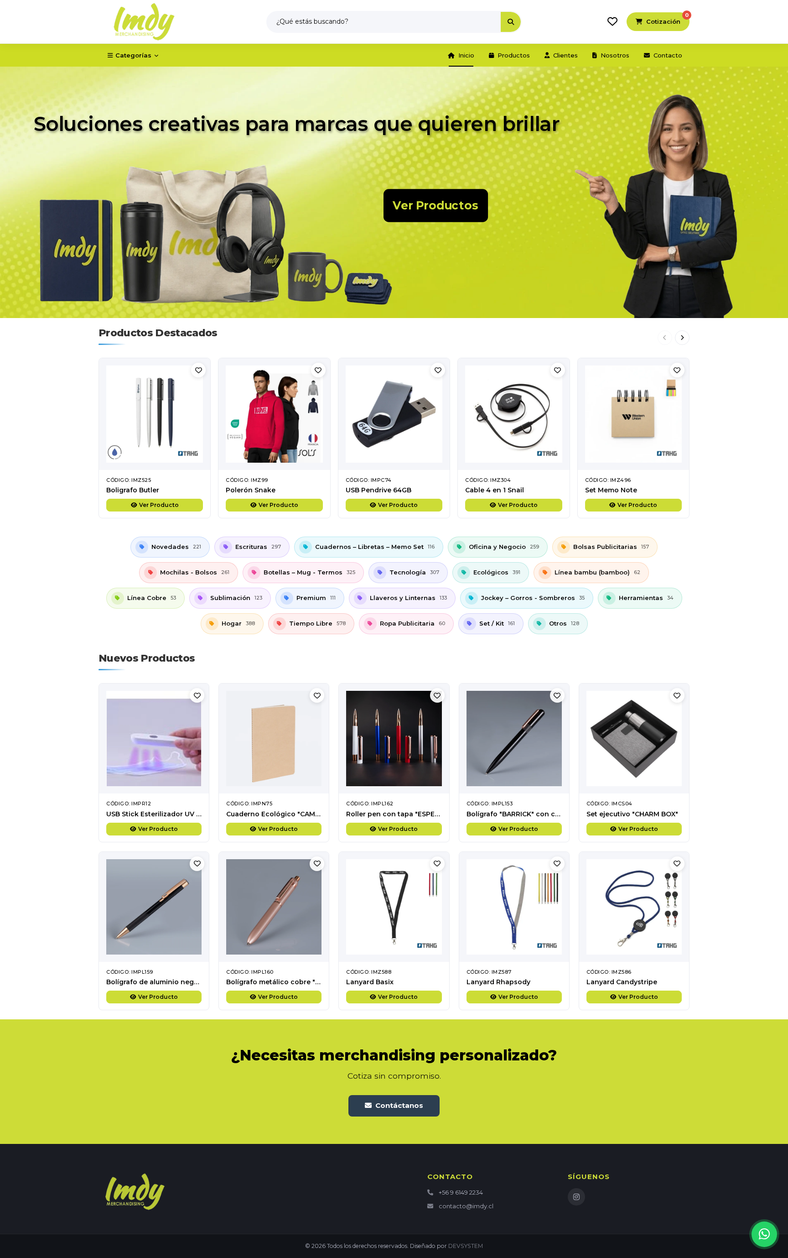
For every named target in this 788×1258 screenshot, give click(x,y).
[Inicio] (144, 21)
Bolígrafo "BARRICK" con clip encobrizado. (538, 814)
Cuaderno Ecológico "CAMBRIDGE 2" (287, 814)
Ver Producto (159, 504)
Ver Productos (436, 205)
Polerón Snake (250, 490)
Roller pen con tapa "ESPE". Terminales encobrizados (436, 814)
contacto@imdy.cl (466, 1206)
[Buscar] (511, 22)
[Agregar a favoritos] (198, 370)
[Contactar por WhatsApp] (764, 1234)
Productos (514, 55)
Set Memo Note (611, 490)
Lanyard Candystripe (621, 982)
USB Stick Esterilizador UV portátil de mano (179, 814)
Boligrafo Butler (132, 490)
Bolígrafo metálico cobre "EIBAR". (282, 982)
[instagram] (576, 1197)
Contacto (667, 55)
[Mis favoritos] (612, 21)
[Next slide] (682, 337)
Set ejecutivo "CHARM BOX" (632, 814)
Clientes (565, 55)
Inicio (466, 55)
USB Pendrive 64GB (378, 490)
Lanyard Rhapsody (498, 982)
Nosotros (615, 55)
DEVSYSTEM (465, 1245)
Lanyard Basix (370, 982)
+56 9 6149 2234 (461, 1192)
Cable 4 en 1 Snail (494, 490)
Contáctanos (399, 1105)
